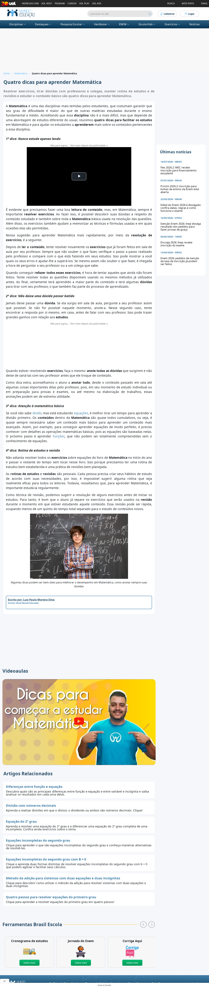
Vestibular (100, 24)
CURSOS (72, 3)
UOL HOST (46, 3)
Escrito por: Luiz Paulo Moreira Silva (31, 599)
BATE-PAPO (188, 3)
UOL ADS (96, 3)
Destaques (41, 24)
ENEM (123, 24)
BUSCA (171, 3)
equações (81, 413)
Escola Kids (146, 24)
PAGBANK (60, 3)
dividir (36, 413)
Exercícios (171, 24)
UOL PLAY (84, 3)
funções (59, 436)
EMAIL (204, 3)
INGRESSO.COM (30, 3)
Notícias (194, 24)
